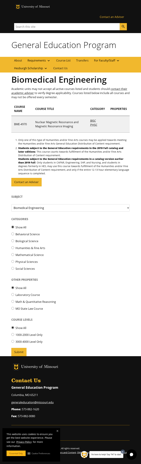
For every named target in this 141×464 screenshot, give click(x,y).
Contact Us (60, 68)
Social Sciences (25, 269)
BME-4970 (20, 124)
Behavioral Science (27, 234)
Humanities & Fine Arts (30, 248)
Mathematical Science (29, 255)
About (18, 60)
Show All (20, 227)
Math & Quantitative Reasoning (35, 302)
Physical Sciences (26, 262)
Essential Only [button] (16, 453)
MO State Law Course (29, 309)
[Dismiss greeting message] (123, 452)
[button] (39, 453)
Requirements (39, 61)
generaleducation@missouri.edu (32, 402)
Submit (19, 352)
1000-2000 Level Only (28, 335)
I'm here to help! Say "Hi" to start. (106, 454)
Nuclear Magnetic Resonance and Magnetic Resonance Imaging (57, 124)
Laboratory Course (27, 295)
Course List (63, 60)
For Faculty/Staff (107, 61)
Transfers (82, 60)
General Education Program (63, 44)
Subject (17, 197)
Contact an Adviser (112, 17)
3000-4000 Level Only (28, 342)
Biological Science (26, 241)
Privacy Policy (24, 442)
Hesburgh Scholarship (31, 68)
